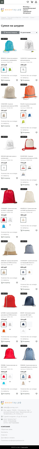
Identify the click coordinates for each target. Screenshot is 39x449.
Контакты (4, 432)
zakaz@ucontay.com (11, 407)
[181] (10, 69)
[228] (23, 174)
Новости (4, 435)
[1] (23, 272)
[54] (23, 220)
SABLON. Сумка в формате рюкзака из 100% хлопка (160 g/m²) (9, 262)
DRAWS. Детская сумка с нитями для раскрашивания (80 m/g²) (9, 157)
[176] (29, 167)
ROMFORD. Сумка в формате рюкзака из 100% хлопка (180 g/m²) (28, 157)
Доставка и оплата (7, 438)
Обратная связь (6, 429)
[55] (29, 115)
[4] (23, 69)
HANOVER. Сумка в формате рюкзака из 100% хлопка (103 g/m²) (9, 105)
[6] (4, 69)
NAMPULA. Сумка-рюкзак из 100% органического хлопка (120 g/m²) (28, 209)
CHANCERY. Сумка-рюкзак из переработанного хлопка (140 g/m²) (28, 262)
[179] (23, 122)
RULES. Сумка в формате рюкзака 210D (28, 105)
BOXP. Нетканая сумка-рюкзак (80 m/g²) (27, 314)
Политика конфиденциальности (12, 440)
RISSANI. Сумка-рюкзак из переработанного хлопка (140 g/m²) (28, 366)
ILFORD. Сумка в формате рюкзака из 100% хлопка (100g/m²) (9, 314)
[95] (4, 115)
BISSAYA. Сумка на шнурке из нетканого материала (9, 59)
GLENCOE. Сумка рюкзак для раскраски (28, 59)
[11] (23, 115)
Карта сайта (24, 447)
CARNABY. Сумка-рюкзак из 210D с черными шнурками (9, 209)
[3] (23, 167)
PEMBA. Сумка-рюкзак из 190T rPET (9, 366)
